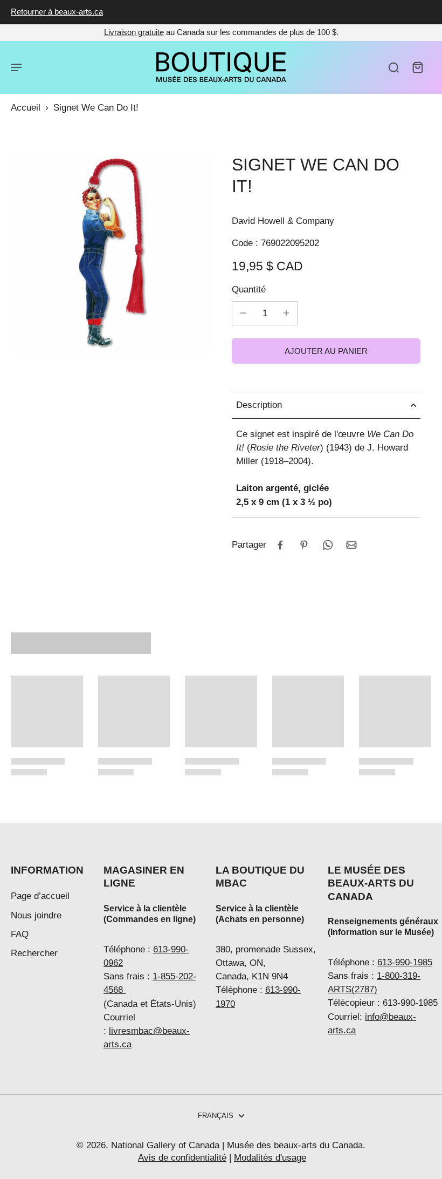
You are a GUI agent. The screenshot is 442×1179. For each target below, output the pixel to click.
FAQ (20, 934)
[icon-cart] (417, 67)
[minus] (243, 313)
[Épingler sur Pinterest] (304, 545)
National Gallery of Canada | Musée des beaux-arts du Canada (237, 1145)
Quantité (249, 289)
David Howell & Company (283, 221)
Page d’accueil (40, 896)
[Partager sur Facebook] (280, 545)
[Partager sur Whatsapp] (328, 545)
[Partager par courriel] (351, 545)
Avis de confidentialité (182, 1158)
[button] (326, 351)
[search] (393, 67)
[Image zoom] (110, 253)
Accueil (25, 108)
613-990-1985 (404, 962)
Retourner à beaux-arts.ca (57, 11)
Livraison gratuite (134, 32)
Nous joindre (36, 915)
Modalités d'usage (270, 1158)
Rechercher (34, 953)
